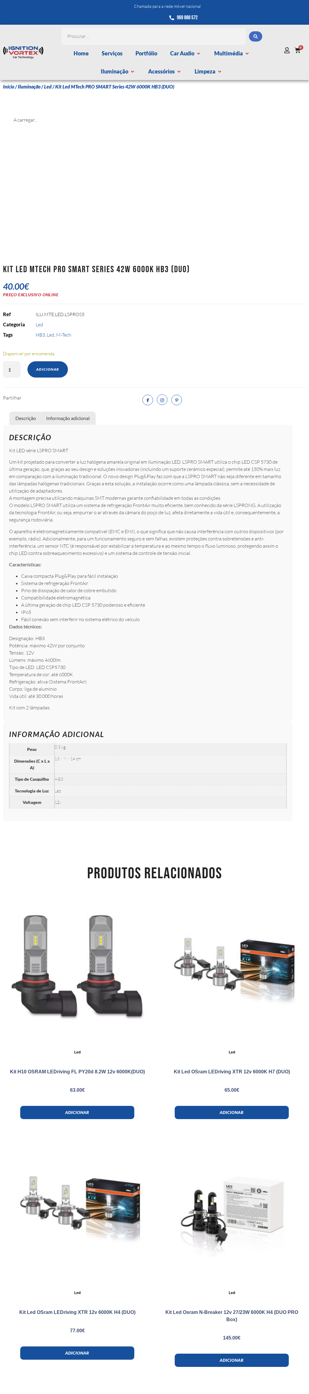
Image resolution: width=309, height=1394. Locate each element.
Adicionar (47, 369)
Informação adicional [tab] (68, 418)
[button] (185, 53)
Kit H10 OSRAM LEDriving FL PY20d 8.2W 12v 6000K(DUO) (77, 1071)
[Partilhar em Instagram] (162, 400)
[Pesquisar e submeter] (255, 36)
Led (48, 86)
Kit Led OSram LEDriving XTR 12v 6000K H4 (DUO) (77, 1312)
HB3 (40, 335)
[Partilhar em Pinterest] (177, 400)
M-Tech (63, 335)
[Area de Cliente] (288, 50)
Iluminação (29, 86)
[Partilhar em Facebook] (148, 400)
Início (8, 86)
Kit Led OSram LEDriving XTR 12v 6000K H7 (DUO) (232, 1071)
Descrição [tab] (25, 418)
